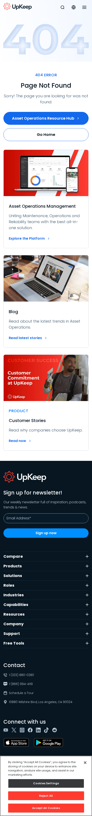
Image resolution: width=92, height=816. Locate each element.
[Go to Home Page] (17, 6)
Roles (8, 585)
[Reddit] (55, 730)
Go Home (46, 134)
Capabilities (15, 604)
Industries (13, 595)
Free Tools (13, 643)
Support (11, 633)
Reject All (46, 796)
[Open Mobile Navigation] (84, 7)
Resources (14, 614)
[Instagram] (23, 730)
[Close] (85, 762)
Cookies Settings (46, 783)
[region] (46, 786)
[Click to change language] (73, 7)
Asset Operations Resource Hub (43, 118)
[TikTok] (47, 730)
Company (13, 624)
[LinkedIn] (39, 730)
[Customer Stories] (46, 402)
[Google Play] (49, 742)
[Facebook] (31, 730)
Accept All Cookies (46, 808)
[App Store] (17, 742)
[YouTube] (6, 730)
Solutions (12, 575)
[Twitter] (15, 730)
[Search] (62, 7)
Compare (13, 556)
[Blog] (46, 301)
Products (12, 566)
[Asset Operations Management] (46, 199)
